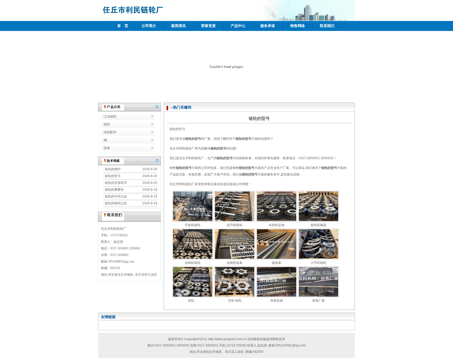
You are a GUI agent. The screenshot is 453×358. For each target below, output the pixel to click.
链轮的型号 (113, 176)
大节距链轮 (318, 263)
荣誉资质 (208, 26)
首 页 (122, 26)
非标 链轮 (234, 300)
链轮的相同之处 (116, 203)
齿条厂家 (318, 300)
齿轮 (107, 124)
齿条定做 (276, 300)
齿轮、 (192, 300)
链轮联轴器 (318, 225)
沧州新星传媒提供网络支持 (266, 339)
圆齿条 (276, 263)
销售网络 (297, 26)
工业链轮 (110, 116)
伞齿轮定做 (276, 225)
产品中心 (238, 26)
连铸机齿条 (234, 263)
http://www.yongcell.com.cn (227, 339)
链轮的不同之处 (116, 196)
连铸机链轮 (193, 263)
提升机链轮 (234, 225)
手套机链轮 (193, 225)
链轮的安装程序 (116, 183)
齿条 (107, 148)
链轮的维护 (113, 169)
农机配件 (110, 132)
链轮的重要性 (114, 189)
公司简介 (149, 26)
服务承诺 (267, 26)
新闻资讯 (178, 26)
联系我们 (327, 26)
